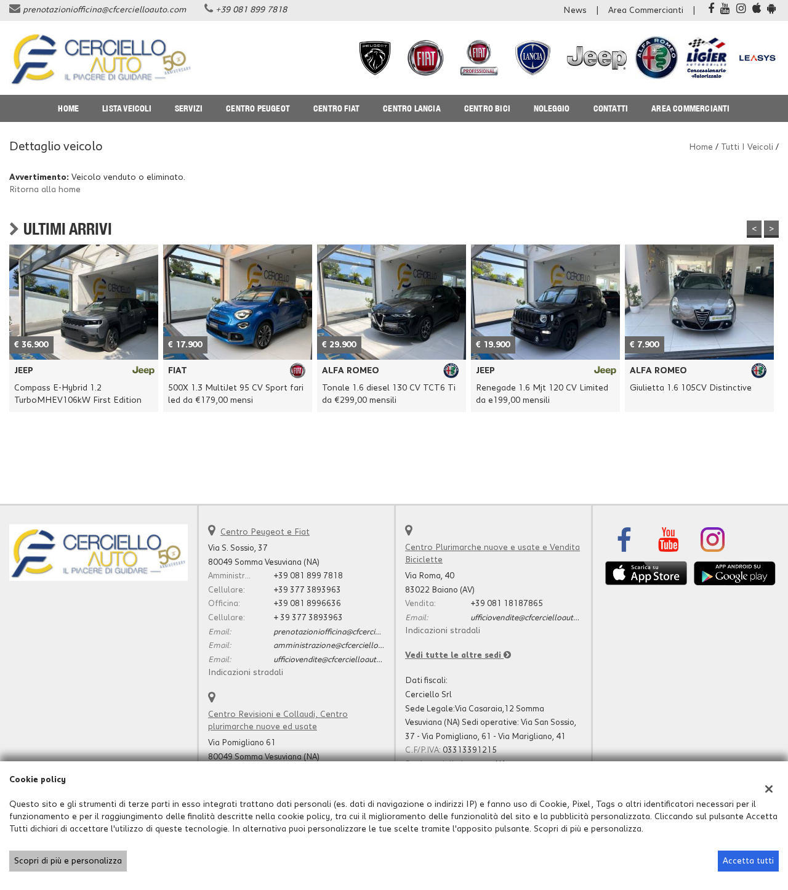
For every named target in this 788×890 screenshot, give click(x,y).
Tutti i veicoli (747, 147)
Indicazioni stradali (245, 672)
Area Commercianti (645, 10)
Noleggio (552, 108)
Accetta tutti (748, 861)
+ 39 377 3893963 (308, 617)
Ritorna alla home (45, 189)
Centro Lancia (412, 108)
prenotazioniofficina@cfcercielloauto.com (104, 10)
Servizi (189, 108)
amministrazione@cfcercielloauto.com (342, 645)
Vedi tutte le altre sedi (454, 655)
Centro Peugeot (258, 108)
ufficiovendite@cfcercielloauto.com (336, 659)
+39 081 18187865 (506, 603)
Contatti (611, 108)
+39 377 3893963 (307, 590)
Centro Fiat (336, 108)
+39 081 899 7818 (251, 10)
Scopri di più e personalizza (68, 861)
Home (68, 108)
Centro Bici (487, 108)
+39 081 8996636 (307, 603)
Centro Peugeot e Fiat (265, 532)
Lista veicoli (126, 108)
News (575, 10)
